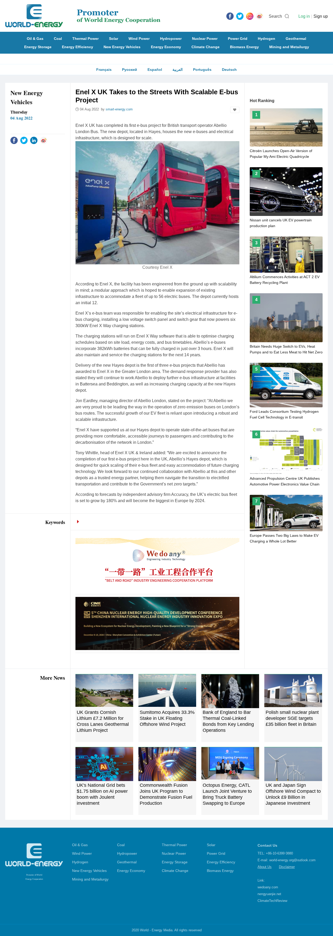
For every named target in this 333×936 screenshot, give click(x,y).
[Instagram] (249, 16)
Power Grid (237, 38)
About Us (265, 867)
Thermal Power (85, 38)
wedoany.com (268, 887)
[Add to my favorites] (234, 110)
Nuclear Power (204, 38)
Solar (113, 38)
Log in (304, 16)
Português (202, 69)
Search (275, 16)
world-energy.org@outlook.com (292, 860)
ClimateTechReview (272, 901)
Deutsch (229, 69)
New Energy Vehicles (122, 47)
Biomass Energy (244, 47)
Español (155, 69)
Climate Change (205, 47)
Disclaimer (287, 867)
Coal (58, 38)
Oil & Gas (35, 38)
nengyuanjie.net (269, 894)
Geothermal (296, 38)
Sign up (320, 16)
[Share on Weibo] (43, 140)
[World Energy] (83, 16)
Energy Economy (166, 47)
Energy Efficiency (77, 47)
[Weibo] (259, 16)
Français (104, 69)
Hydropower (171, 38)
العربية (177, 69)
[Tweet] (240, 16)
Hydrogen (266, 38)
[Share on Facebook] (14, 140)
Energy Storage (38, 47)
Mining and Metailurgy (289, 47)
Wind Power (139, 38)
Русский (129, 69)
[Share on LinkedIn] (33, 140)
